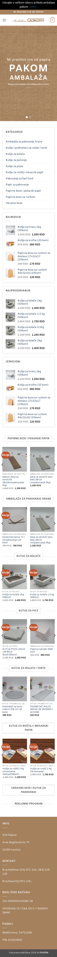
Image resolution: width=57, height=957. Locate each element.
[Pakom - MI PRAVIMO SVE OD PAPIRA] (28, 20)
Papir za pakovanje (17, 184)
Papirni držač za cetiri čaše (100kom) (18, 478)
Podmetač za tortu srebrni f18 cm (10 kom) (12, 709)
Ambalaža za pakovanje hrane (24, 141)
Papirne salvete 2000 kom (41, 650)
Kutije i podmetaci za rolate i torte (26, 148)
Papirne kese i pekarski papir (23, 191)
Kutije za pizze (14, 166)
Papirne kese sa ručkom (20, 197)
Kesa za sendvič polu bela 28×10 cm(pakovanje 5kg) (14, 540)
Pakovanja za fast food (19, 178)
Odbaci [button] (33, 7)
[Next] (54, 471)
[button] (4, 20)
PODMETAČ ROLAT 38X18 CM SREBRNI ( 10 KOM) (41, 709)
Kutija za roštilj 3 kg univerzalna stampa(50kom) (13, 771)
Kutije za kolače (15, 154)
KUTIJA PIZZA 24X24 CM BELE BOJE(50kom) (13, 652)
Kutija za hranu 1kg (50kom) (40, 538)
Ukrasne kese (14, 203)
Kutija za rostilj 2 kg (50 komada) (40, 770)
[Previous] (2, 471)
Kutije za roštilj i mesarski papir (25, 172)
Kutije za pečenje (16, 160)
